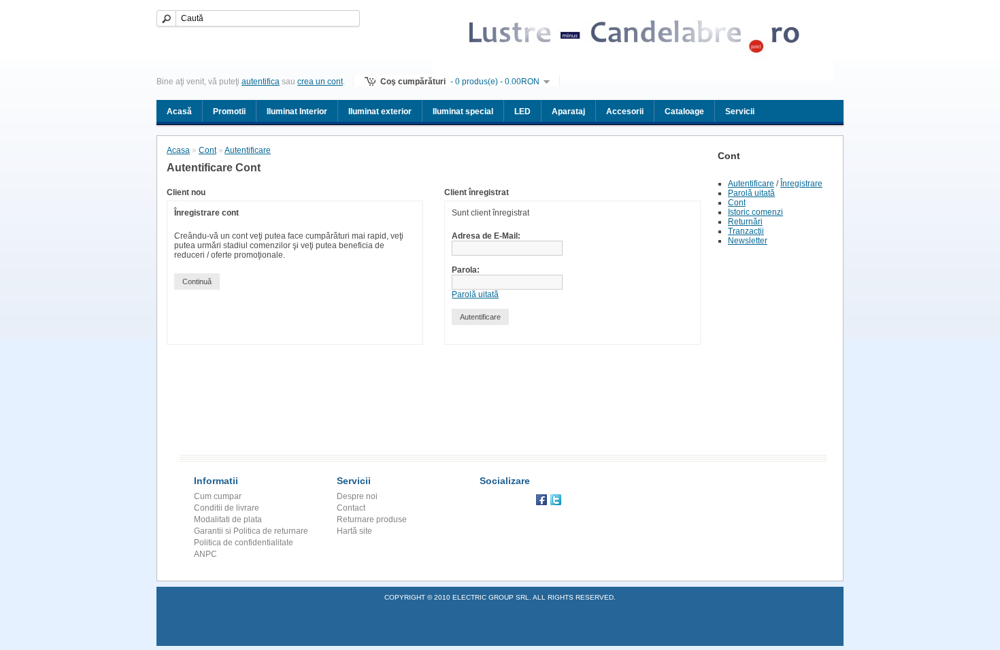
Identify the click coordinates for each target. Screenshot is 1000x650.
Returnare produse (372, 519)
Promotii (229, 111)
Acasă (179, 111)
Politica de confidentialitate (243, 542)
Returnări (745, 221)
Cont (737, 202)
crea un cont (320, 81)
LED (522, 111)
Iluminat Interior (297, 111)
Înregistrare (801, 183)
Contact (351, 508)
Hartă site (354, 531)
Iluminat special (463, 111)
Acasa (178, 150)
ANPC (205, 554)
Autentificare (751, 183)
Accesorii (625, 111)
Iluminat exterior (380, 111)
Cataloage (684, 111)
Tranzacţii (746, 231)
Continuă (197, 281)
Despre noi (357, 496)
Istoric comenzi (755, 212)
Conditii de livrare (226, 508)
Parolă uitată (751, 193)
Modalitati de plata (228, 519)
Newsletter (747, 240)
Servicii (739, 111)
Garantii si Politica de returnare (251, 531)
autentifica (260, 81)
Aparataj (568, 111)
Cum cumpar (217, 496)
